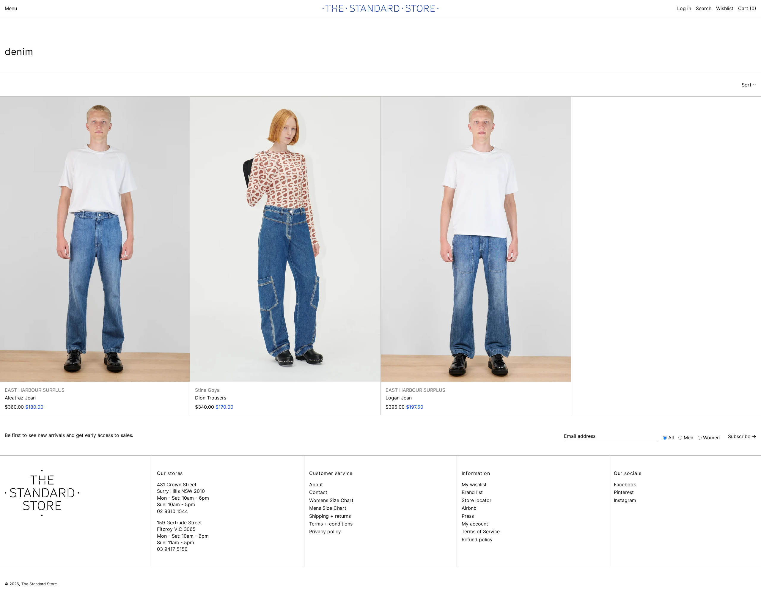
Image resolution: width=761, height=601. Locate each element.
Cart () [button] (747, 8)
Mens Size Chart (327, 508)
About (316, 484)
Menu (11, 8)
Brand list (472, 492)
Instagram (625, 500)
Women (711, 437)
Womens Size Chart (331, 500)
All (671, 437)
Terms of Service (481, 531)
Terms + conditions (331, 524)
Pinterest (624, 492)
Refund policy (477, 539)
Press (468, 516)
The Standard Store (39, 584)
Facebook (625, 484)
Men (688, 437)
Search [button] (703, 8)
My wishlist (474, 484)
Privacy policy (325, 531)
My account (475, 524)
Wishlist (724, 8)
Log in (684, 8)
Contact (318, 492)
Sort (746, 85)
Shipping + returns (330, 516)
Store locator (476, 500)
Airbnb (469, 508)
